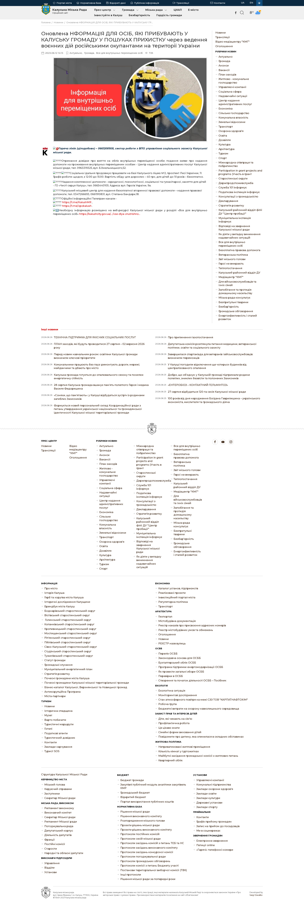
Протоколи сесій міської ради (140, 838)
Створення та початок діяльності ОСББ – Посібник (192, 680)
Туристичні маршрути (59, 724)
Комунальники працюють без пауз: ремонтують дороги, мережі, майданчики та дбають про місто (97, 366)
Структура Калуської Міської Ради (64, 774)
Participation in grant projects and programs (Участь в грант (240, 172)
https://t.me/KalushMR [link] (76, 202)
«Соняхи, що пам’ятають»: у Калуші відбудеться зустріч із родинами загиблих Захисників (99, 397)
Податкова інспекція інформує (239, 192)
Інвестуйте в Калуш (108, 15)
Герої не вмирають (231, 263)
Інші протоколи (130, 874)
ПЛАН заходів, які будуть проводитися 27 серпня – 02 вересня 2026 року (99, 346)
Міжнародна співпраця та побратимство (235, 164)
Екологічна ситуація (171, 690)
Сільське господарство (233, 113)
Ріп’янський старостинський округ (67, 637)
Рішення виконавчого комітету (141, 816)
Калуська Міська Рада (69, 11)
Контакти (219, 3)
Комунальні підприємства (213, 784)
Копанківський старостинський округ (69, 624)
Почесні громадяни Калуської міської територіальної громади (86, 682)
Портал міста (64, 3)
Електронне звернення (212, 840)
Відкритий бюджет (133, 797)
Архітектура (226, 149)
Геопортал (165, 616)
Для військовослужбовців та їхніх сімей (237, 283)
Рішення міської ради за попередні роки (147, 879)
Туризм (223, 153)
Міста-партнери (55, 696)
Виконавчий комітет (58, 812)
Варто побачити (55, 719)
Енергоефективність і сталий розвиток (237, 317)
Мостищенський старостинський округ (70, 633)
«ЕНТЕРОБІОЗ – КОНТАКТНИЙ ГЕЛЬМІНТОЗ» (198, 384)
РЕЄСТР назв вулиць (172, 643)
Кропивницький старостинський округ (70, 628)
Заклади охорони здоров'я (214, 789)
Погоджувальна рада (58, 826)
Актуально (225, 56)
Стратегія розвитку (231, 205)
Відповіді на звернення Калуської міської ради (234, 228)
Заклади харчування (58, 746)
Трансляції (182, 3)
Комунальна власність (233, 117)
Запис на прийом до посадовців (218, 826)
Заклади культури (208, 798)
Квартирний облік (170, 760)
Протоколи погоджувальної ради (143, 856)
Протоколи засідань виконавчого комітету (149, 847)
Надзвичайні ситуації (232, 96)
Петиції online (205, 845)
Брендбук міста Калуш (59, 606)
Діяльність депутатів (58, 835)
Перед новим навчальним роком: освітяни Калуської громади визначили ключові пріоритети (96, 356)
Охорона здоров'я (231, 131)
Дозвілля (224, 140)
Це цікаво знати (169, 727)
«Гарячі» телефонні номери (214, 849)
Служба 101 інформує (232, 187)
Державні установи (209, 802)
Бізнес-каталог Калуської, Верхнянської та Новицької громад (85, 687)
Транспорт (225, 126)
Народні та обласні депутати (63, 853)
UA (242, 2)
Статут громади (55, 660)
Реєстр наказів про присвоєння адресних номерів (192, 625)
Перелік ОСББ (167, 653)
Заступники (52, 793)
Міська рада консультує (234, 297)
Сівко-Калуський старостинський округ (70, 646)
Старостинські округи (233, 178)
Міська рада (154, 9)
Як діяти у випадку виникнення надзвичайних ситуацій (239, 236)
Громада (128, 9)
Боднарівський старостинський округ (69, 610)
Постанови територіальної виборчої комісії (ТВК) (153, 870)
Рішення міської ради (135, 811)
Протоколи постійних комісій (140, 834)
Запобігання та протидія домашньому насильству (235, 291)
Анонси (223, 65)
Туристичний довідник (59, 737)
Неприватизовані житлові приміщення (184, 746)
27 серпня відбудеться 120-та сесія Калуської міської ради (207, 391)
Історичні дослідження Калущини (67, 601)
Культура (224, 144)
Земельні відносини (231, 122)
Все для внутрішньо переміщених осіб (231, 244)
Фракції (49, 839)
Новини (58, 22)
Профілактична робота (174, 723)
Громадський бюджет (135, 792)
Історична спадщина (58, 710)
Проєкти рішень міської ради (140, 825)
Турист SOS (51, 751)
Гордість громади (169, 15)
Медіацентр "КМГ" (230, 277)
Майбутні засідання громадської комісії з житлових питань (198, 755)
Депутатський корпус (58, 830)
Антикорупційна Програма (62, 691)
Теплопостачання (230, 268)
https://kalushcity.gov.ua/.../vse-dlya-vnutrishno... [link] (109, 213)
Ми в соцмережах (208, 830)
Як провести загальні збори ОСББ (181, 671)
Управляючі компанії (232, 87)
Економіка (225, 108)
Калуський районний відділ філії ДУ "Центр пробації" (240, 212)
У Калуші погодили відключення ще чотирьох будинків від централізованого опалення (207, 366)
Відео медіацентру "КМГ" (232, 41)
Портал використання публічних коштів (147, 801)
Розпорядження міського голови (142, 820)
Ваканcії (224, 70)
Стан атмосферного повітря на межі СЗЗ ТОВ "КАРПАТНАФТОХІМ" (203, 699)
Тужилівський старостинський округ (68, 655)
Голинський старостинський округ (67, 619)
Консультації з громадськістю (238, 196)
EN (251, 2)
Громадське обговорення (235, 311)
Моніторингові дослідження (177, 695)
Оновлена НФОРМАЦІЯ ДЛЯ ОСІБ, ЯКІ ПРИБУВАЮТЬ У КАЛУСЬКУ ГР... (109, 22)
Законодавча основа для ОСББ (179, 658)
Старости (50, 848)
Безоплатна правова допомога (239, 250)
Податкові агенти (56, 733)
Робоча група (167, 704)
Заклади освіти (206, 793)
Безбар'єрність (139, 15)
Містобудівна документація (177, 621)
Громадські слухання (58, 664)
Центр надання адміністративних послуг (235, 102)
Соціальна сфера (229, 91)
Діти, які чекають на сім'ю (175, 718)
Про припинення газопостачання (190, 337)
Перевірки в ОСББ (170, 676)
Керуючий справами (58, 789)
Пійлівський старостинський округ (67, 642)
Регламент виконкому (59, 808)
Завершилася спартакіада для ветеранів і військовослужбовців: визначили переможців (210, 356)
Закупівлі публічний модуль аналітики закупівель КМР (153, 786)
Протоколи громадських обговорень (145, 861)
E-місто (193, 9)
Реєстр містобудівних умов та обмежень (185, 630)
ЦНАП (178, 9)
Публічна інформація (146, 3)
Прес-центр (102, 9)
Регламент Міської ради (60, 821)
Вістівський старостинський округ (67, 615)
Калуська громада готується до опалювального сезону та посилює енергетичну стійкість (98, 376)
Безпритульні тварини (233, 302)
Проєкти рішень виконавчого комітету (146, 829)
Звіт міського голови (232, 259)
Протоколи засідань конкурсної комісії (146, 852)
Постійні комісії (54, 844)
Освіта (222, 135)
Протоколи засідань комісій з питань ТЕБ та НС (152, 843)
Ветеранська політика (233, 254)
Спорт (222, 158)
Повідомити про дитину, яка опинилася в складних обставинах (201, 736)
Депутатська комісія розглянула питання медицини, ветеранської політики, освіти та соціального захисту (212, 346)
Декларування (228, 201)
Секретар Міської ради (60, 798)
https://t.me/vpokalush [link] (77, 205)
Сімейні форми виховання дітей (179, 732)
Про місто (51, 588)
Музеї (48, 715)
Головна (46, 22)
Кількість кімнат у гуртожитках (178, 751)
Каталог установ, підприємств (178, 588)
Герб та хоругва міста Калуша (64, 597)
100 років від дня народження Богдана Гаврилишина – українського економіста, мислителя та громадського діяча (214, 400)
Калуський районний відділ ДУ (239, 272)
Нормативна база (90, 3)
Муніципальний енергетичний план (68, 669)
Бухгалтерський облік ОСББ (177, 662)
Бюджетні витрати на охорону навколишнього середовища (198, 708)
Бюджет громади (132, 780)
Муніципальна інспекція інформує (234, 220)
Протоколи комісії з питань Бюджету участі (149, 865)
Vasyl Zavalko (256, 895)
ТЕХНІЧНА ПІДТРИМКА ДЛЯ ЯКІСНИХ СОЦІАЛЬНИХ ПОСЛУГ (95, 337)
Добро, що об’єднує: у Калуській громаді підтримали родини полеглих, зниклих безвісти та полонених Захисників (209, 376)
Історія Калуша (54, 592)
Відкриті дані (118, 3)
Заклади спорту (207, 807)
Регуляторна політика (173, 601)
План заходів (227, 74)
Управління (52, 863)
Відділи (49, 867)
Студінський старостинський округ (67, 651)
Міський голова (54, 784)
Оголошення (224, 46)
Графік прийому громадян (214, 821)
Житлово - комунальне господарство (233, 81)
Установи (50, 872)
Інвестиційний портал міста (176, 597)
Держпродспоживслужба (235, 183)
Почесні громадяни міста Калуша (66, 678)
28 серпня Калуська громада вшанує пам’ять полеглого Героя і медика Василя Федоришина (101, 386)
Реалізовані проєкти (172, 592)
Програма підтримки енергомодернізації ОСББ (190, 667)
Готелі (48, 728)
